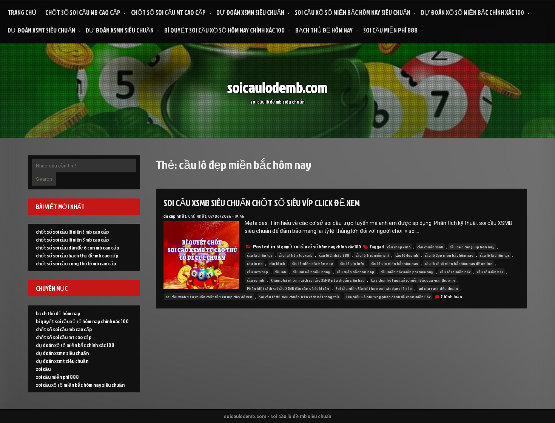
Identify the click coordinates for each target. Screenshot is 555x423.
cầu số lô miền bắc (455, 271)
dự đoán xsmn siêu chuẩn (250, 12)
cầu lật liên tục (259, 255)
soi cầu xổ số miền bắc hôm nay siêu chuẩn (352, 12)
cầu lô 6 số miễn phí (372, 255)
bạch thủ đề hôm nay (324, 30)
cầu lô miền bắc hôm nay (312, 263)
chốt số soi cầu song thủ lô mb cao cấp (76, 263)
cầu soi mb (255, 280)
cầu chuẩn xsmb (430, 246)
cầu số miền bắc (490, 271)
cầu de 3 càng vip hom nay (472, 246)
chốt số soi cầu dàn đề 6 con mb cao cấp (77, 247)
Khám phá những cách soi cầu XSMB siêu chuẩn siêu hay (318, 280)
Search (44, 179)
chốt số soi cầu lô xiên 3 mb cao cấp (72, 239)
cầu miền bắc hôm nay (355, 271)
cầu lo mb (255, 263)
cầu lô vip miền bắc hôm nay (394, 263)
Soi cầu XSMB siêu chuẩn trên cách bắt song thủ (299, 296)
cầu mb (280, 271)
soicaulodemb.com (277, 87)
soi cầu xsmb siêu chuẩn (438, 288)
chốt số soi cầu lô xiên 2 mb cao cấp (72, 231)
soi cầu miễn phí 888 (390, 30)
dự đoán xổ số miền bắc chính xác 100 (472, 12)
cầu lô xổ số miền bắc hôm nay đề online (458, 263)
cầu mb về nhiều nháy (311, 271)
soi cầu (43, 368)
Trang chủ (22, 12)
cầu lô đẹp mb (406, 255)
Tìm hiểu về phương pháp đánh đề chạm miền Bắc (387, 296)
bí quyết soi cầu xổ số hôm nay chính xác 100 (224, 30)
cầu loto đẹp (257, 271)
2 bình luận (451, 296)
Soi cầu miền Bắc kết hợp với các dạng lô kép (374, 288)
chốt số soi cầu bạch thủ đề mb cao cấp (77, 255)
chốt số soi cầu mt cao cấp (168, 12)
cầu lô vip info (351, 263)
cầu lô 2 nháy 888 (334, 255)
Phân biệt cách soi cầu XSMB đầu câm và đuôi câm (288, 288)
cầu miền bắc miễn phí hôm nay (407, 271)
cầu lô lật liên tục (494, 255)
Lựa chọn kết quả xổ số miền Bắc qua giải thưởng (413, 280)
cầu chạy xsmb (399, 246)
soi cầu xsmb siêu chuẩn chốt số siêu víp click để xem (261, 202)
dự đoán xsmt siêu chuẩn (41, 30)
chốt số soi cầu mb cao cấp (82, 12)
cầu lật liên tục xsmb (296, 255)
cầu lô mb (277, 263)
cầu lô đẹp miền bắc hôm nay (449, 255)
